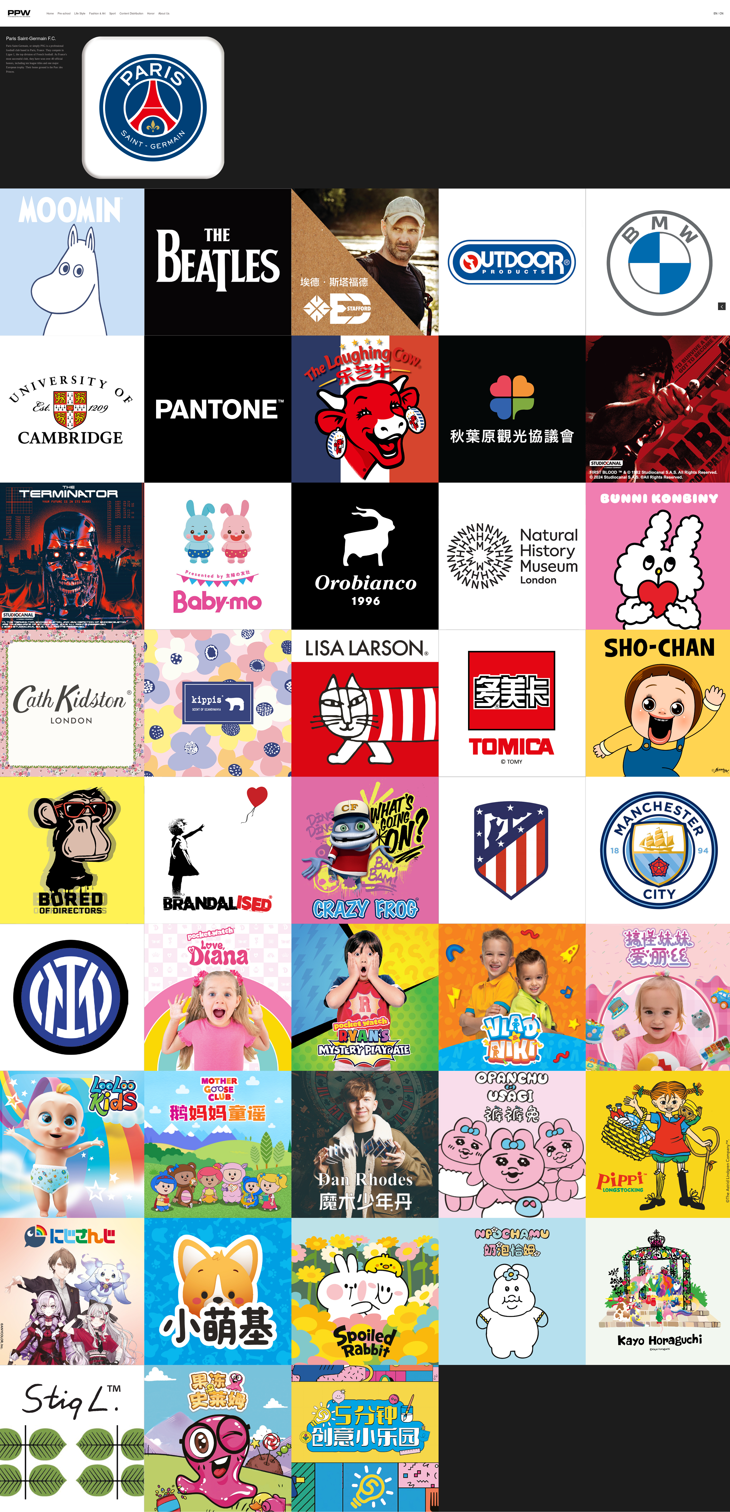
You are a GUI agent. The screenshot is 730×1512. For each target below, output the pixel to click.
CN (721, 13)
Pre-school (64, 13)
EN (715, 13)
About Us (163, 13)
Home (50, 13)
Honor (151, 13)
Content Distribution (131, 13)
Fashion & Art (97, 13)
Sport (112, 13)
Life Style (79, 13)
